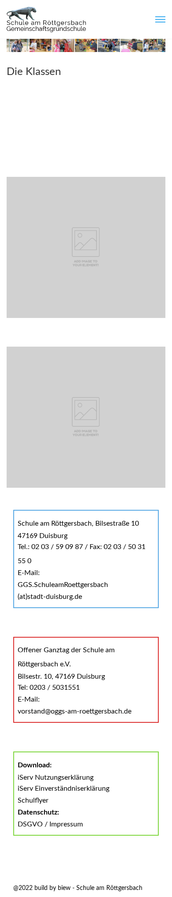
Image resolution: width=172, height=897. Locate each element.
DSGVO (30, 824)
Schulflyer (33, 800)
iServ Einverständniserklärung (63, 788)
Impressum (66, 824)
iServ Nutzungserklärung (55, 777)
